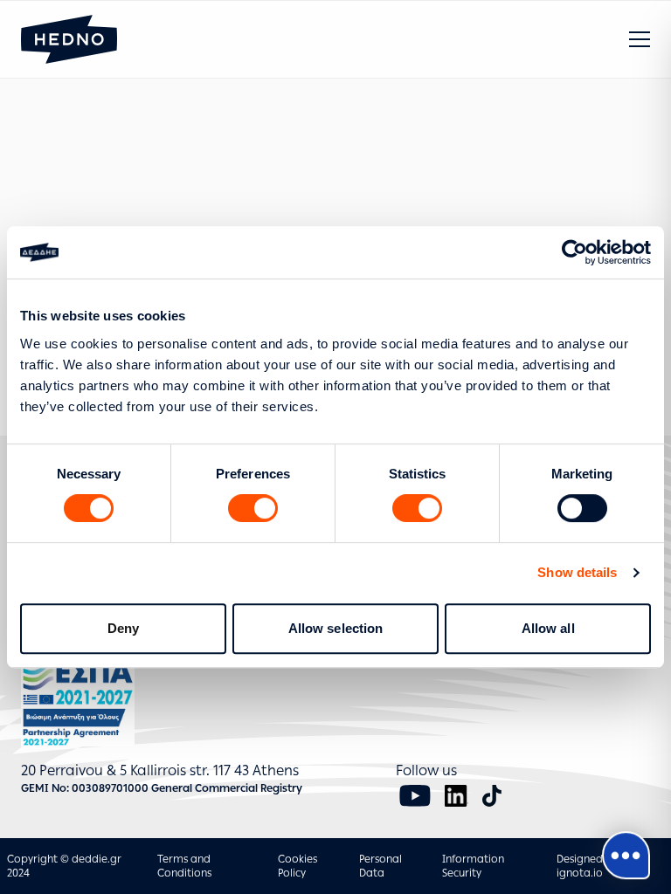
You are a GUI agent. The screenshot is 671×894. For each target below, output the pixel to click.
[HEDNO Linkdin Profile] (456, 795)
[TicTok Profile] (492, 795)
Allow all (548, 628)
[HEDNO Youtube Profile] (415, 795)
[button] (639, 39)
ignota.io (580, 873)
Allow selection (336, 628)
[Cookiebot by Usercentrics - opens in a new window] (574, 252)
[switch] (253, 508)
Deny (123, 628)
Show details (577, 572)
